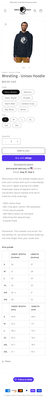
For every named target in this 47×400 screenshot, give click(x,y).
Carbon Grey (28, 104)
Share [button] (8, 361)
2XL (6, 125)
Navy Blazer (11, 92)
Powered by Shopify (35, 395)
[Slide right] (29, 67)
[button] (5, 11)
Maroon (28, 92)
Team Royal (11, 98)
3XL (17, 125)
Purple (26, 98)
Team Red (10, 104)
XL (30, 119)
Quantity (6, 136)
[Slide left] (18, 67)
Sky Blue (9, 109)
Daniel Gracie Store (18, 395)
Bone (23, 109)
